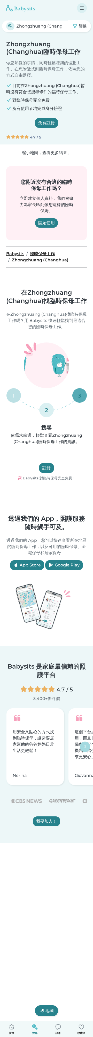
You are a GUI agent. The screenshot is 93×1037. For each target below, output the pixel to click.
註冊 (46, 467)
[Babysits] (20, 8)
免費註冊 (46, 122)
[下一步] (85, 747)
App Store (30, 565)
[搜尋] (10, 26)
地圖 (49, 1010)
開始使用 (46, 222)
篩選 (82, 26)
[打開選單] (82, 8)
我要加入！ (46, 821)
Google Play (67, 565)
